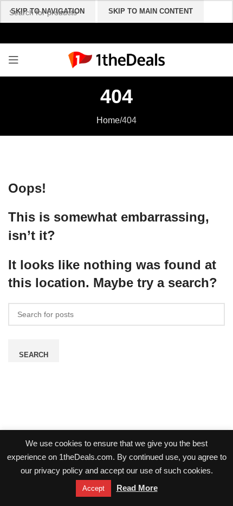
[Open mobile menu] (13, 60)
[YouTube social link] (116, 32)
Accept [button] (93, 488)
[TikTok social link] (128, 32)
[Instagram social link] (104, 32)
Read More (137, 487)
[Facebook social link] (93, 32)
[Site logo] (116, 59)
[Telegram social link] (139, 32)
